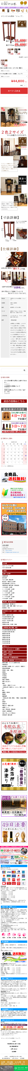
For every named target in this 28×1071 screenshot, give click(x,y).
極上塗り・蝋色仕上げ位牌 (8, 581)
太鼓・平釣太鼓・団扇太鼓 (8, 709)
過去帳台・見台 (6, 607)
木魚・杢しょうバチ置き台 (8, 713)
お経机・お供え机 (8, 652)
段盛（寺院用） (6, 679)
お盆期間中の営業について (12, 386)
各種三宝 (4, 703)
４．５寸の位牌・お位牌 (8, 593)
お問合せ (25, 7)
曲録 (3, 683)
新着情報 (18, 7)
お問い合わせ (14, 1049)
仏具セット (6, 646)
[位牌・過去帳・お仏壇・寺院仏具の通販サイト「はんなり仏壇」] (9, 3)
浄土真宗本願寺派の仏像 (8, 616)
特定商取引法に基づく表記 (14, 1043)
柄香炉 (4, 701)
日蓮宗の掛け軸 (6, 637)
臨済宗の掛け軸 (6, 639)
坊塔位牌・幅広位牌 (7, 715)
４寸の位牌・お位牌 (7, 591)
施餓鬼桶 (4, 696)
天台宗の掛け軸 (6, 643)
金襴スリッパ (5, 707)
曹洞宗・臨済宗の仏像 (7, 615)
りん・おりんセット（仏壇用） (11, 649)
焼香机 (4, 672)
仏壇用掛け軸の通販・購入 (10, 627)
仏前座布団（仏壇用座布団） (11, 657)
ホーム (2, 1038)
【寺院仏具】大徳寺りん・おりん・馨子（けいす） (13, 688)
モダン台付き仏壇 (8, 11)
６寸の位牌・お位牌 (7, 598)
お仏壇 (5, 563)
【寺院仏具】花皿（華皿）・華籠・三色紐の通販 (14, 698)
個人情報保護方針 (14, 1046)
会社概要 (3, 7)
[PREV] (2, 442)
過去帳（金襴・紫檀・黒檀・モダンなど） (12, 606)
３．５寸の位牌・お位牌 (8, 589)
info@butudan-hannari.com (12, 552)
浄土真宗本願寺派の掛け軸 (8, 629)
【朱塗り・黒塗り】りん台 (8, 685)
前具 (3, 699)
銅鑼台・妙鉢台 (6, 692)
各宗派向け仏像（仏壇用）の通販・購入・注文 (15, 611)
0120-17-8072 (8, 550)
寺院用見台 (5, 664)
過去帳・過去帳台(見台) (22, 11)
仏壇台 (13, 11)
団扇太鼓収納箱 (6, 668)
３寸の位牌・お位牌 (7, 587)
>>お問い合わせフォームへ (7, 1034)
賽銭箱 (4, 694)
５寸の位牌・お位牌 (7, 594)
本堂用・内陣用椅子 (7, 711)
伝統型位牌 (5, 576)
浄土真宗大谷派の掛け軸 (8, 631)
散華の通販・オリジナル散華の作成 (11, 662)
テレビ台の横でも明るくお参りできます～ (15, 381)
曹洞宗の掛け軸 (6, 633)
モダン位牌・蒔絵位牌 (7, 579)
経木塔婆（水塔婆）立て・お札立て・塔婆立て (13, 666)
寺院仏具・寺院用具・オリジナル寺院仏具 (15, 660)
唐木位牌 (4, 577)
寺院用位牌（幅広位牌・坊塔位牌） (11, 585)
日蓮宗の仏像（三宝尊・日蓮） (10, 624)
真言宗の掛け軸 (6, 635)
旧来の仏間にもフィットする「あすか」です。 (14, 390)
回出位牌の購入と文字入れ (8, 583)
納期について (10, 7)
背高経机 (4, 677)
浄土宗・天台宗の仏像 (7, 620)
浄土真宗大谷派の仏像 (7, 618)
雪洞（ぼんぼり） (6, 681)
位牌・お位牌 (18, 11)
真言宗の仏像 (5, 622)
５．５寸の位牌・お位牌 (8, 596)
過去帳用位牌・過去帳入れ (8, 604)
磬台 (3, 690)
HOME (14, 1041)
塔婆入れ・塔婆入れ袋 (7, 705)
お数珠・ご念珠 (7, 654)
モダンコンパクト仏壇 (3, 11)
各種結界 (4, 674)
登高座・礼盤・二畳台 (7, 670)
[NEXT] (25, 442)
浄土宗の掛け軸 (6, 641)
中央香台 (4, 675)
